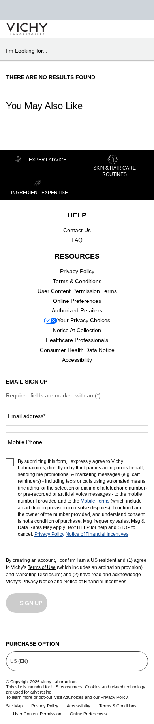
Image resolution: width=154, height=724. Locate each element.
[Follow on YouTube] (110, 629)
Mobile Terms (95, 501)
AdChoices (73, 697)
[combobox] (73, 50)
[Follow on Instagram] (12, 629)
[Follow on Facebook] (44, 629)
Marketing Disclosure (38, 574)
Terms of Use (42, 567)
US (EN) (19, 661)
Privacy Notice (37, 581)
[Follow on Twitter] (77, 629)
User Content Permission (37, 713)
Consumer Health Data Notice (77, 350)
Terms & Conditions (77, 281)
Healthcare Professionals (77, 340)
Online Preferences (77, 301)
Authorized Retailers (77, 310)
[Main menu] (139, 29)
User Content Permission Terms (77, 291)
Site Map (14, 705)
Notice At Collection (77, 330)
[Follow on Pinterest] (142, 629)
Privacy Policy (77, 271)
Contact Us (77, 230)
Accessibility (77, 360)
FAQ (77, 240)
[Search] (102, 29)
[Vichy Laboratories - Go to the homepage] (27, 29)
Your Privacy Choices (83, 320)
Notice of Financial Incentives (97, 534)
